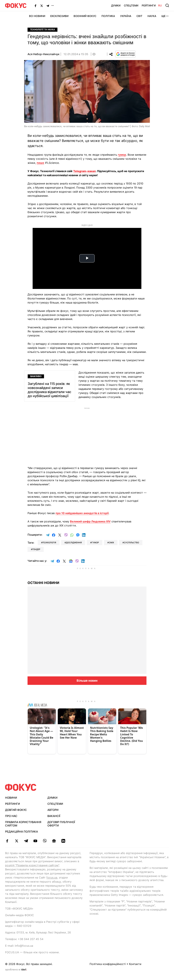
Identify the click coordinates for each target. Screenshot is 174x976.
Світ (139, 16)
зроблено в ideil (16, 970)
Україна (125, 16)
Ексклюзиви (59, 16)
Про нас (11, 816)
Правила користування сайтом (23, 823)
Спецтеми (131, 5)
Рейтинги (149, 5)
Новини (11, 797)
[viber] (44, 841)
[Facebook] (35, 5)
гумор (122, 154)
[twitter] (16, 841)
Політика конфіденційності (108, 964)
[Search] (167, 5)
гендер (36, 549)
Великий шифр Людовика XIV (90, 521)
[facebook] (7, 841)
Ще (163, 16)
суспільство (131, 542)
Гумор (95, 542)
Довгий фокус (16, 810)
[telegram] (26, 841)
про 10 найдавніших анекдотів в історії (82, 513)
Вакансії (53, 816)
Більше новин (87, 680)
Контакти (135, 964)
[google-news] (54, 841)
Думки (115, 5)
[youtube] (35, 841)
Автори (52, 810)
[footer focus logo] (20, 787)
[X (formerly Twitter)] (42, 5)
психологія (49, 542)
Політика (108, 16)
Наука (151, 16)
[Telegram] (48, 5)
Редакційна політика (21, 831)
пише (40, 162)
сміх (111, 542)
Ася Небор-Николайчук (43, 54)
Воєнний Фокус (85, 16)
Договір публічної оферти (61, 823)
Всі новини (37, 16)
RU (160, 5)
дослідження (74, 542)
